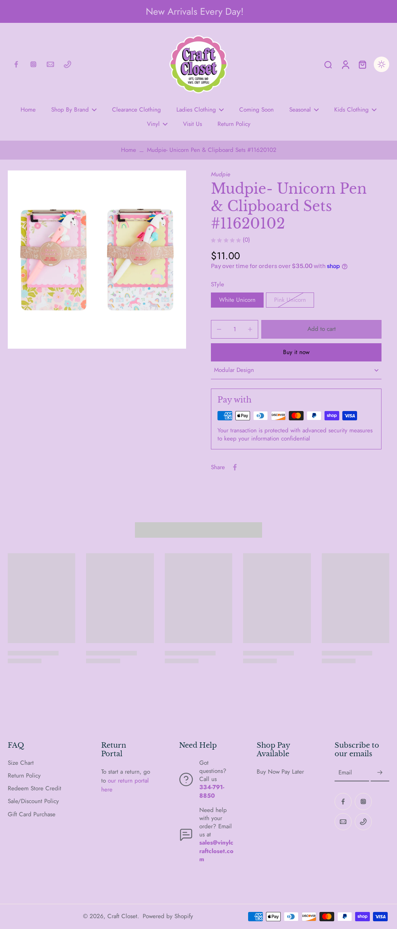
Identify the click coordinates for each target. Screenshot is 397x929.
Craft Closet (122, 916)
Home (128, 150)
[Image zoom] (97, 259)
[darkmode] (381, 64)
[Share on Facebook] (234, 467)
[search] (328, 64)
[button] (321, 329)
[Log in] (345, 64)
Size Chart (21, 763)
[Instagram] (33, 64)
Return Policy (24, 776)
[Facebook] (16, 64)
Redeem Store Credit (34, 788)
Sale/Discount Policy (33, 801)
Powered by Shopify (168, 916)
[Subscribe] (380, 772)
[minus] (219, 329)
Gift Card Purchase (31, 814)
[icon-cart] (362, 64)
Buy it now (296, 352)
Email (345, 773)
